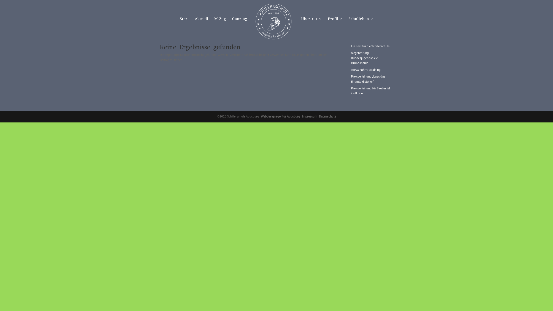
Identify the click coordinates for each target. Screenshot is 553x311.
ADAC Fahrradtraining (366, 69)
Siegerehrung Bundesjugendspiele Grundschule (364, 58)
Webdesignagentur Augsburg (280, 116)
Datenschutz (327, 116)
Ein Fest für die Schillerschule (370, 46)
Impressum (309, 116)
